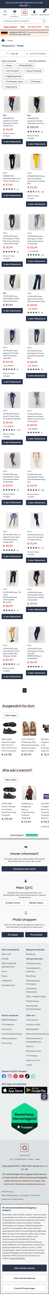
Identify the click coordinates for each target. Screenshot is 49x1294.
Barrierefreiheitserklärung (37, 1034)
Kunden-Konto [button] (12, 902)
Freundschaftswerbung (12, 1034)
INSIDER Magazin (9, 1020)
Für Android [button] (36, 934)
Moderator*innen (33, 1051)
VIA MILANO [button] (12, 70)
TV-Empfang (31, 1055)
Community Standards (14, 1184)
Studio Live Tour (33, 1060)
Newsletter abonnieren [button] (24, 868)
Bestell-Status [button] (36, 902)
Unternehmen (32, 1020)
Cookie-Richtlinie (17, 1258)
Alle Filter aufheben (37, 61)
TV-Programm (8, 1024)
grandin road (6, 1199)
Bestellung (31, 954)
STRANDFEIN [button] (25, 65)
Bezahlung (30, 976)
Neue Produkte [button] (34, 70)
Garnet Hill (34, 1195)
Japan (37, 1159)
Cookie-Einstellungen (24, 1288)
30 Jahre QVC (35, 26)
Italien (31, 1159)
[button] (5, 13)
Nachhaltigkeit (32, 1029)
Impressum (39, 1184)
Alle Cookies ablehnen (24, 1278)
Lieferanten (7, 980)
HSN (3, 1195)
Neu (22, 26)
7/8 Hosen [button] (35, 81)
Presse (4, 976)
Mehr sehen (11, 715)
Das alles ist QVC (33, 1024)
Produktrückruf (8, 985)
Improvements (18, 1199)
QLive (4, 971)
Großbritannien (20, 1159)
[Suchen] (44, 20)
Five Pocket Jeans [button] (14, 81)
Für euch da (7, 1043)
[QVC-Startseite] (3, 40)
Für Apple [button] (13, 934)
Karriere (29, 1046)
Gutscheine (7, 1029)
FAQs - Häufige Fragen (36, 996)
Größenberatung (33, 963)
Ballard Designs (13, 1195)
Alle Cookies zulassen (24, 1268)
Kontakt (5, 959)
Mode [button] (8, 65)
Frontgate (24, 1195)
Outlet (29, 1065)
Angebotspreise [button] (13, 76)
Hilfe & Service (32, 1001)
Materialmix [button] (11, 86)
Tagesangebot (10, 26)
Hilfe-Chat (6, 954)
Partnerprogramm (9, 1038)
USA (11, 1159)
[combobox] (21, 21)
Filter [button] (14, 53)
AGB (6, 1180)
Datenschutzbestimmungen (27, 1180)
